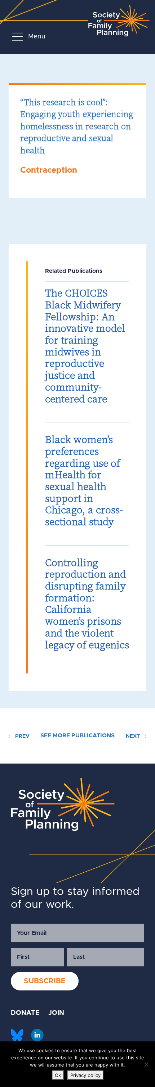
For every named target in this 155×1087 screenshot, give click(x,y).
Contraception (48, 170)
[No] (146, 1064)
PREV (22, 736)
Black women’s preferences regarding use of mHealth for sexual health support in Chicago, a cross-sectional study (84, 480)
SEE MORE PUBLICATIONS (77, 735)
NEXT (133, 736)
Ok (58, 1075)
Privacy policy (85, 1075)
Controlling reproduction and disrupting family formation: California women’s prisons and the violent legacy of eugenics (87, 603)
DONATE (25, 1013)
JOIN (56, 1013)
